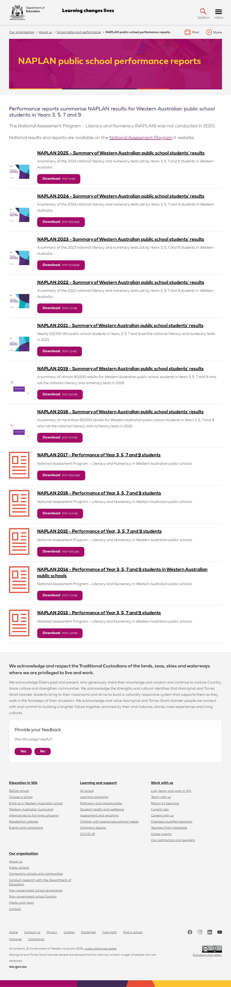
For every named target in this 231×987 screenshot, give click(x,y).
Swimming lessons (93, 827)
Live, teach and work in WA (171, 791)
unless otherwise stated (100, 948)
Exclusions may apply (207, 955)
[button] (203, 11)
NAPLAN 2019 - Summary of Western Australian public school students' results (120, 368)
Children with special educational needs (109, 821)
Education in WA (23, 783)
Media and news (21, 902)
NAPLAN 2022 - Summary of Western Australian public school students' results (120, 282)
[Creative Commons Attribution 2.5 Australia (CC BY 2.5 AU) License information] (212, 949)
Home (13, 932)
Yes (23, 751)
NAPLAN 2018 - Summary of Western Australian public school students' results (120, 412)
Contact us (32, 932)
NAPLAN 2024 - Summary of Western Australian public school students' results (120, 196)
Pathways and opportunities (101, 803)
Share (217, 32)
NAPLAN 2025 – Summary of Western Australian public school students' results (121, 153)
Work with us (162, 783)
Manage (15, 939)
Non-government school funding (33, 896)
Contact (15, 909)
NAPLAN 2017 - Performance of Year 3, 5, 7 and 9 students (99, 455)
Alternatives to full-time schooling (34, 815)
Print (195, 32)
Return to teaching (165, 803)
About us (15, 861)
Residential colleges (23, 821)
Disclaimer (88, 932)
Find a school (132, 932)
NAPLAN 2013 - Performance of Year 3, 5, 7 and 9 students (99, 613)
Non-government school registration (35, 890)
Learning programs (94, 797)
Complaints (36, 939)
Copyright (109, 932)
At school (87, 791)
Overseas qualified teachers (171, 821)
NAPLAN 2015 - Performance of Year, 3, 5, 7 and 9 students (99, 531)
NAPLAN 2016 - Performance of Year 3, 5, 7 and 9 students (99, 493)
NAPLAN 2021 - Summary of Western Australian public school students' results (120, 325)
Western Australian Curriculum (31, 809)
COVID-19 (87, 834)
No (42, 751)
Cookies (69, 932)
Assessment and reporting (99, 815)
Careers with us (162, 815)
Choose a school (20, 797)
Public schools (19, 867)
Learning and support (98, 783)
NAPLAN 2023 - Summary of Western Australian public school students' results (120, 239)
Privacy (51, 932)
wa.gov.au (18, 967)
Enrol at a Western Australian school (36, 803)
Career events (161, 834)
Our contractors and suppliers (173, 840)
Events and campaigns (26, 827)
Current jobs (160, 809)
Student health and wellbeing (102, 809)
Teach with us (161, 797)
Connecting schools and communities (36, 873)
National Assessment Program (140, 137)
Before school (19, 791)
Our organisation (23, 854)
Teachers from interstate (169, 827)
